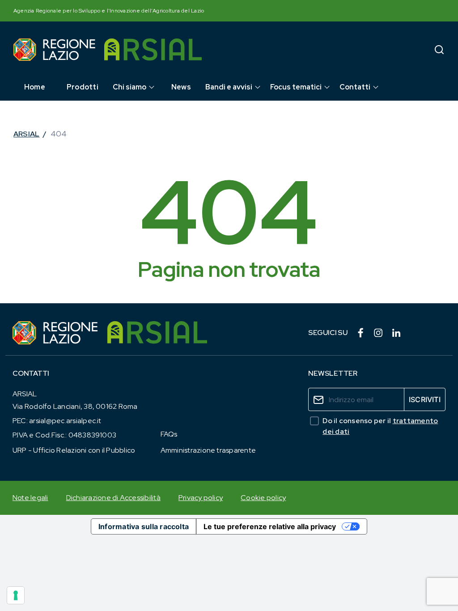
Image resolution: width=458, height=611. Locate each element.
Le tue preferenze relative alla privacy (270, 526)
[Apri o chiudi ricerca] (439, 49)
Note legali (30, 497)
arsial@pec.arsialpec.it (65, 420)
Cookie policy (263, 497)
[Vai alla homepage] (54, 49)
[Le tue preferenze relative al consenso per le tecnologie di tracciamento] (15, 595)
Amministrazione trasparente (208, 450)
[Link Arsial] (157, 332)
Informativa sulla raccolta (143, 526)
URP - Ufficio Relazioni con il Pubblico (74, 450)
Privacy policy (200, 497)
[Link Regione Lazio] (55, 332)
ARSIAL (26, 134)
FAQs (169, 434)
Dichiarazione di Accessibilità (113, 497)
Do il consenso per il (380, 426)
